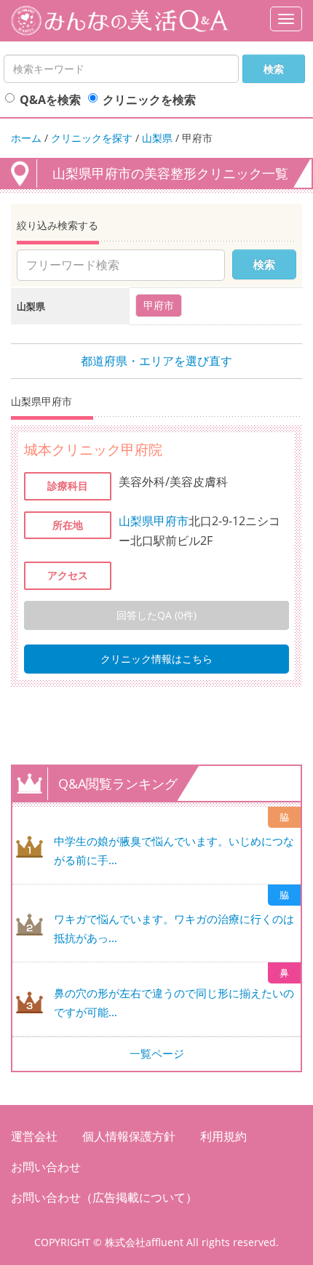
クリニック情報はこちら (156, 659)
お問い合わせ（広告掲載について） (104, 1197)
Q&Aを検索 (50, 100)
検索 (274, 69)
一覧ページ (157, 1053)
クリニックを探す (91, 138)
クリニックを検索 (149, 100)
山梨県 (157, 138)
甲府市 (171, 521)
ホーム (26, 138)
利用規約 (223, 1136)
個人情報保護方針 (128, 1136)
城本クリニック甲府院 (93, 449)
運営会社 (34, 1136)
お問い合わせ (46, 1167)
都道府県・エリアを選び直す (156, 361)
